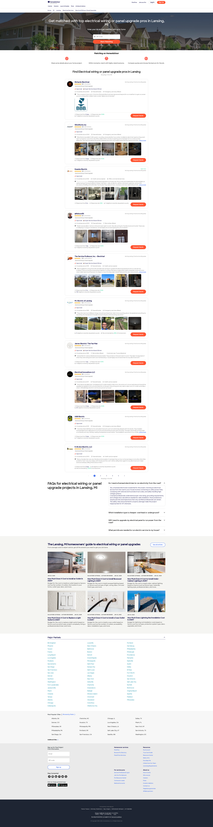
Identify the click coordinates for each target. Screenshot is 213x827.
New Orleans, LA (113, 726)
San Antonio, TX (140, 730)
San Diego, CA (56, 734)
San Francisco (52, 670)
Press (144, 780)
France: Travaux (85, 809)
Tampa (50, 697)
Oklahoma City (92, 706)
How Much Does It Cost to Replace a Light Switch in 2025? (64, 619)
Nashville (130, 661)
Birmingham (52, 643)
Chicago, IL (111, 718)
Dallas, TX (138, 718)
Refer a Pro (146, 758)
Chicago (50, 703)
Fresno (50, 652)
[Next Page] (124, 476)
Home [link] (49, 10)
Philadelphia (131, 649)
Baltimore (90, 649)
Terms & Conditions (117, 817)
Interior (50, 6)
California (101, 814)
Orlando (50, 694)
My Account (146, 750)
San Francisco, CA (86, 734)
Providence (131, 655)
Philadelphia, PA (57, 730)
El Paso (129, 670)
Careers (145, 778)
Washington (52, 682)
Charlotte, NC (84, 718)
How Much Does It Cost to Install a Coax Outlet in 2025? (106, 619)
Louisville (90, 643)
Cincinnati (90, 697)
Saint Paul (90, 664)
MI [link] (53, 10)
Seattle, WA (111, 734)
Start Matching (106, 42)
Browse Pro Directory (120, 752)
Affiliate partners (148, 791)
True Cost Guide (148, 752)
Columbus (90, 703)
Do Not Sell (108, 814)
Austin (129, 664)
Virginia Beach (132, 691)
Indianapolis (52, 706)
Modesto (51, 661)
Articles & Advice (80, 6)
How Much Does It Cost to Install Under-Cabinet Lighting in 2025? (143, 580)
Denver (50, 676)
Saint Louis (91, 670)
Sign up (58, 767)
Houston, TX (84, 722)
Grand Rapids (92, 658)
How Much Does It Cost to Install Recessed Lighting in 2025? (104, 580)
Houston (130, 676)
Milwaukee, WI (56, 726)
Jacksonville (52, 688)
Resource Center (148, 755)
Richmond (130, 688)
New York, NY (140, 726)
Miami (50, 691)
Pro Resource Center (120, 778)
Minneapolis (91, 661)
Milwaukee (130, 700)
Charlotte (90, 685)
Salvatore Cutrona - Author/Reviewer (100, 575)
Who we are (146, 775)
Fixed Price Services (120, 755)
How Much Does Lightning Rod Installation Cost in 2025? (146, 619)
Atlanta (50, 700)
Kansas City (91, 667)
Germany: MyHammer (96, 809)
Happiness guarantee (149, 788)
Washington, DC (140, 734)
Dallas (129, 667)
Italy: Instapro (107, 809)
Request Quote (138, 116)
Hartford (50, 679)
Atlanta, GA (55, 718)
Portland (130, 643)
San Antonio (131, 679)
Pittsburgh (130, 652)
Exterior (56, 6)
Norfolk (129, 685)
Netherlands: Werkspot (117, 809)
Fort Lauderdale (53, 685)
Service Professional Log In (122, 772)
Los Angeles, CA (112, 722)
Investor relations (148, 783)
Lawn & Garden (64, 6)
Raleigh (89, 691)
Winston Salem (92, 694)
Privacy (97, 814)
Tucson (50, 649)
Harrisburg (130, 646)
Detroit (89, 655)
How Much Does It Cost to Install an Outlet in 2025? (65, 580)
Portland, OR (84, 730)
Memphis (130, 658)
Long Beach (52, 655)
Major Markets (54, 637)
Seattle (129, 694)
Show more (142, 140)
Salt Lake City (131, 682)
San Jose (51, 673)
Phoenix (50, 646)
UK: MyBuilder (128, 809)
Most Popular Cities (54, 714)
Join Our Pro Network (120, 775)
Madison (130, 697)
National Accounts (119, 783)
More (72, 6)
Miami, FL (138, 722)
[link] (106, 84)
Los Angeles (52, 658)
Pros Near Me (147, 760)
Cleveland (90, 700)
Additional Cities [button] (52, 739)
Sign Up (161, 2)
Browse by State (68, 714)
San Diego (51, 667)
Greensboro (91, 688)
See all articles (158, 545)
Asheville (90, 682)
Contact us (146, 786)
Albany (89, 676)
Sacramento (52, 664)
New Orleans (91, 646)
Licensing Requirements (150, 766)
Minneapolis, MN (85, 726)
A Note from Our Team (149, 763)
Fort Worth (131, 673)
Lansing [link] (58, 10)
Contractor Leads (119, 780)
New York (90, 679)
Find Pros (116, 750)
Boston (89, 652)
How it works (147, 772)
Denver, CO (55, 722)
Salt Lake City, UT (113, 730)
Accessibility (115, 814)
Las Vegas (90, 673)
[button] (81, 104)
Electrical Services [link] (68, 10)
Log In (152, 2)
